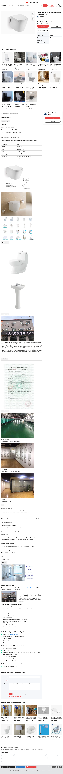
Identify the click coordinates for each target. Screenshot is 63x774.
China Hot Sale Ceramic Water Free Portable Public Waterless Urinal (43, 718)
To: (7, 680)
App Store (4, 767)
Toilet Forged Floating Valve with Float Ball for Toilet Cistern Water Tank (43, 738)
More (2, 763)
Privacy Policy (50, 770)
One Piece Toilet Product (6, 757)
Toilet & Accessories (20, 9)
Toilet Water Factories (41, 754)
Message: (6, 683)
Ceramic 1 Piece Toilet (18, 757)
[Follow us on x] (54, 767)
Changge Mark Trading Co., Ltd (43, 16)
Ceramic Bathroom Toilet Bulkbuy (8, 760)
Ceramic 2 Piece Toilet (29, 757)
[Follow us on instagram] (55, 767)
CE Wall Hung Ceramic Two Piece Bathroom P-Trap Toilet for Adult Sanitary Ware (43, 65)
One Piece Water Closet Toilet (41, 757)
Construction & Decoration (10, 9)
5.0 (49, 114)
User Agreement (38, 770)
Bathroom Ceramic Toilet (52, 754)
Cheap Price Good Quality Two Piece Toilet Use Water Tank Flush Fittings (31, 718)
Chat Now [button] (57, 26)
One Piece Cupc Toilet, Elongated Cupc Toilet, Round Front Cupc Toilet (5, 738)
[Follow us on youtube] (57, 767)
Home (2, 9)
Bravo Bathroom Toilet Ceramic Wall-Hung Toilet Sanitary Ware (30, 65)
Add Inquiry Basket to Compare (18, 35)
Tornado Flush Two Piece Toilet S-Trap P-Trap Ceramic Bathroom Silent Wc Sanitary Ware (43, 84)
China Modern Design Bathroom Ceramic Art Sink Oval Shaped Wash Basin (31, 738)
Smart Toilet (27, 9)
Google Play (12, 767)
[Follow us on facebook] (52, 767)
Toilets (17, 634)
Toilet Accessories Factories (7, 754)
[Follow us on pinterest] (59, 767)
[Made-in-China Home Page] (31, 2)
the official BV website (29, 587)
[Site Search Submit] (45, 5)
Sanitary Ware (12, 634)
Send (11, 694)
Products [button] (12, 5)
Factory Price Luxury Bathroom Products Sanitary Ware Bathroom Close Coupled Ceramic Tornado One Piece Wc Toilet (7, 84)
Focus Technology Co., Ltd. (22, 770)
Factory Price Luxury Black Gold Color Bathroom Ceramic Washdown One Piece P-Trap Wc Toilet (7, 103)
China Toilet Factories (19, 754)
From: (7, 677)
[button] (2, 2)
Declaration (44, 770)
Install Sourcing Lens (32, 767)
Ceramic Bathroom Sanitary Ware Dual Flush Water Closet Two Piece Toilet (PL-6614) (55, 84)
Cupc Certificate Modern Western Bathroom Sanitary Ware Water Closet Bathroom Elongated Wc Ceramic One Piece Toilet (19, 103)
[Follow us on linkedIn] (61, 767)
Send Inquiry (43, 26)
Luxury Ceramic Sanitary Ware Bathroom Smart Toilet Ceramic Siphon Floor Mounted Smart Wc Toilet (19, 84)
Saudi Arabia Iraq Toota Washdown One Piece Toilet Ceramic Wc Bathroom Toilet (31, 84)
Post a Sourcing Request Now (15, 696)
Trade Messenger (21, 767)
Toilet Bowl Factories (30, 754)
